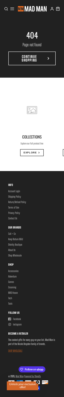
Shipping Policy (14, 196)
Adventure (12, 276)
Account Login (14, 191)
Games (11, 281)
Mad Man (20, 376)
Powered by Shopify (32, 376)
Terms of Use (13, 207)
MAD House (13, 292)
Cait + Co (12, 233)
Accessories (13, 271)
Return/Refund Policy (17, 202)
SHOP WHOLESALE (15, 350)
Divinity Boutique (15, 244)
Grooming (12, 287)
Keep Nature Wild (15, 239)
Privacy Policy (14, 212)
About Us (12, 250)
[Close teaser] (37, 382)
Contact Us (12, 218)
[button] (22, 385)
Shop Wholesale (15, 255)
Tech (10, 298)
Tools (10, 303)
